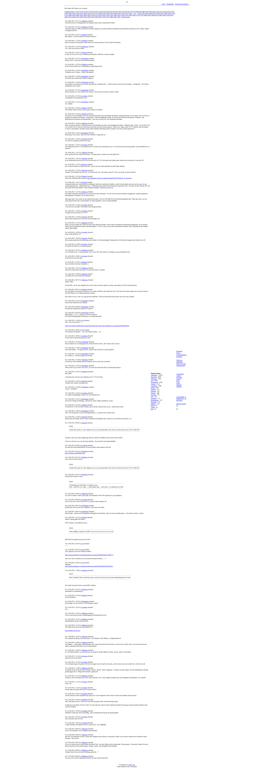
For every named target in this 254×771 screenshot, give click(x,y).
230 (143, 13)
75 (134, 12)
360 (130, 15)
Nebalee (153, 391)
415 (172, 15)
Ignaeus (153, 393)
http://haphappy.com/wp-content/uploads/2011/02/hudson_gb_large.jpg (109, 178)
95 (146, 12)
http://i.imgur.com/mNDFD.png (75, 453)
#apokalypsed (180, 365)
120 (165, 12)
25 (105, 12)
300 (85, 15)
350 (123, 15)
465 (100, 17)
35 (111, 12)
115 (161, 12)
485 (115, 17)
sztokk (153, 388)
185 (104, 13)
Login (163, 4)
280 (70, 15)
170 (92, 13)
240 (151, 13)
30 (108, 12)
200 (115, 13)
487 (119, 17)
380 (145, 15)
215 (126, 13)
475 (107, 17)
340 (115, 15)
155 (81, 13)
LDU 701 (132, 765)
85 (140, 12)
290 (77, 15)
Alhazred (84, 35)
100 (150, 12)
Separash (153, 402)
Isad (152, 409)
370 (138, 15)
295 (81, 15)
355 (126, 15)
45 (116, 12)
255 (162, 13)
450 (89, 17)
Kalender (179, 356)
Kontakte (179, 378)
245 (154, 13)
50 (119, 12)
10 (96, 12)
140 (70, 13)
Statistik (178, 386)
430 (74, 17)
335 (111, 15)
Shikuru (153, 404)
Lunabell (153, 398)
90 (143, 12)
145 (74, 13)
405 (164, 15)
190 (107, 13)
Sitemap (178, 385)
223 (135, 13)
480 (111, 17)
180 (100, 13)
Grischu (153, 389)
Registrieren (170, 4)
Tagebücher (180, 374)
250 (158, 13)
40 (113, 12)
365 (134, 15)
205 (119, 13)
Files (177, 381)
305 (89, 15)
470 (104, 17)
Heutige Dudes (181, 404)
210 (123, 13)
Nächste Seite (125, 17)
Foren (178, 353)
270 (173, 13)
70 (131, 12)
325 (104, 15)
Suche (178, 379)
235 (147, 13)
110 (157, 12)
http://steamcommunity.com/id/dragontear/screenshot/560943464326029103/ (89, 566)
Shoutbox (179, 351)
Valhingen (84, 21)
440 (81, 17)
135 (66, 13)
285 (74, 15)
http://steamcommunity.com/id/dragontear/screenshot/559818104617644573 (89, 555)
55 (122, 12)
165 (89, 13)
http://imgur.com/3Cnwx (72, 630)
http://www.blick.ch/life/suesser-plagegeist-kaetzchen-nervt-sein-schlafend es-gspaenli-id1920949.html (97, 326)
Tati (152, 396)
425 (70, 17)
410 (168, 15)
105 (153, 12)
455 (92, 17)
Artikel (178, 376)
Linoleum (154, 386)
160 (85, 13)
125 (168, 12)
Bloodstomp (154, 400)
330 (107, 15)
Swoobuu (84, 96)
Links (178, 383)
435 (77, 17)
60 (125, 12)
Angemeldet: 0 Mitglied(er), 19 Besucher (181, 398)
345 (119, 15)
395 (156, 15)
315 (96, 15)
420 (66, 17)
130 (172, 12)
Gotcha (153, 384)
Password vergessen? (182, 4)
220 (130, 13)
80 (137, 12)
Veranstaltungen (181, 355)
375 (141, 15)
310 (92, 15)
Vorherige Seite (69, 12)
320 (100, 15)
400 (160, 15)
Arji (82, 320)
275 (66, 15)
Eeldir (153, 405)
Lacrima (153, 395)
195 (111, 13)
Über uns (179, 360)
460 (96, 17)
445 (85, 17)
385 (149, 15)
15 (99, 12)
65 (128, 12)
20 (102, 12)
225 (139, 13)
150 (77, 13)
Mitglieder (179, 362)
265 (169, 13)
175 (96, 13)
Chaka (153, 407)
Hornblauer (85, 46)
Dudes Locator (181, 364)
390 (153, 15)
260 (166, 13)
